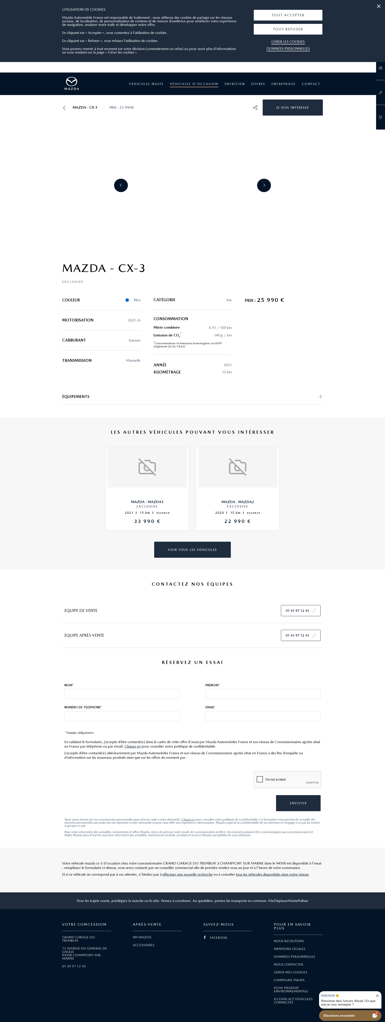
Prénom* (212, 685)
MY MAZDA (142, 937)
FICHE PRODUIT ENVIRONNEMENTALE (291, 989)
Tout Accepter (288, 15)
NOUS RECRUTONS (289, 941)
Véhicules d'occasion (194, 83)
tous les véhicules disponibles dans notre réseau (272, 874)
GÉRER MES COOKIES (290, 972)
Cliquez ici (133, 746)
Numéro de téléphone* (83, 707)
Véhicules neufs (146, 83)
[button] (288, 15)
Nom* (68, 685)
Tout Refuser (288, 29)
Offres (258, 83)
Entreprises (283, 83)
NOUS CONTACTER (288, 964)
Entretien (235, 83)
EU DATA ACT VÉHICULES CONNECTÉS (293, 1000)
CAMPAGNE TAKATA (289, 980)
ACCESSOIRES (143, 945)
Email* (210, 707)
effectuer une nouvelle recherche (187, 874)
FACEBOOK (218, 938)
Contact (311, 83)
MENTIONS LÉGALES (289, 949)
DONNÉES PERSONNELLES (294, 957)
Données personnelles (288, 48)
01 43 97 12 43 (74, 966)
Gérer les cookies (288, 41)
